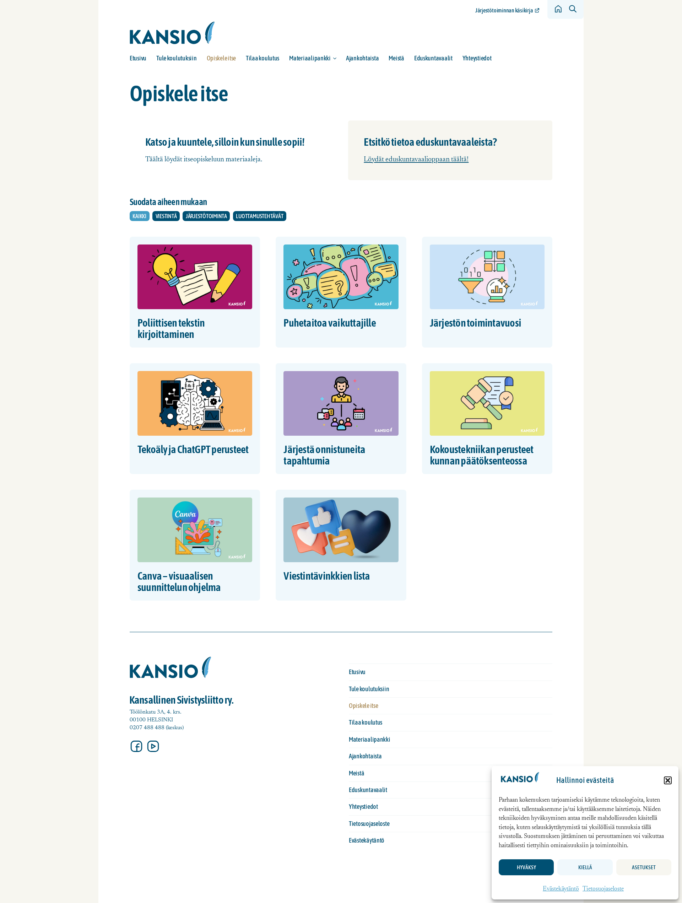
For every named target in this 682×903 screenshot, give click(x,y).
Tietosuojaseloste (603, 889)
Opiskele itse (221, 58)
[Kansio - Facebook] (136, 746)
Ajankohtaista (362, 58)
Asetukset (644, 867)
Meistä (396, 58)
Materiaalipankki (310, 58)
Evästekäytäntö (561, 889)
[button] (667, 780)
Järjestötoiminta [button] (206, 216)
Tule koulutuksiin (176, 58)
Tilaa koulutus (262, 58)
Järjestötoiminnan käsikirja (504, 10)
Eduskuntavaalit (433, 58)
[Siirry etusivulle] (172, 32)
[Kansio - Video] (153, 746)
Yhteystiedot (477, 58)
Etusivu (138, 58)
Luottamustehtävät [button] (259, 216)
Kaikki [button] (139, 216)
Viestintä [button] (166, 216)
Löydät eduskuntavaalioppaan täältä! (416, 159)
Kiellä (585, 867)
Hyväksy (526, 867)
